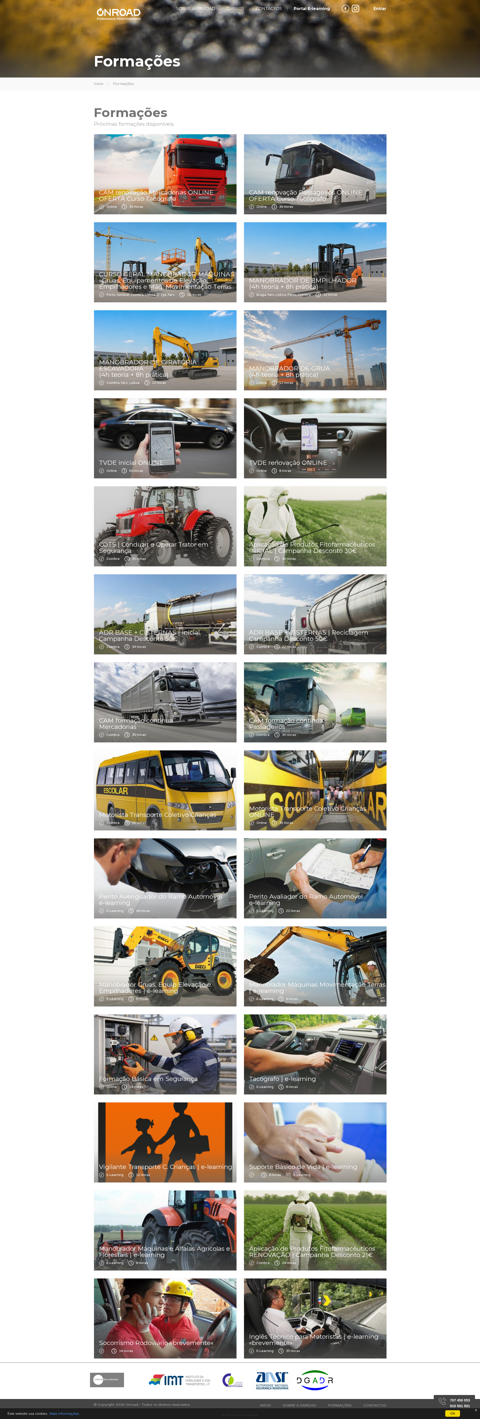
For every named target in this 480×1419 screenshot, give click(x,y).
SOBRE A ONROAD (195, 8)
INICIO (265, 1405)
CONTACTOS (269, 8)
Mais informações (64, 1413)
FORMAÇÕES (340, 1405)
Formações (123, 83)
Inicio (99, 83)
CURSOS (235, 8)
